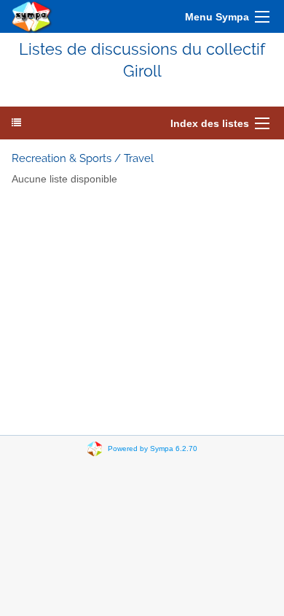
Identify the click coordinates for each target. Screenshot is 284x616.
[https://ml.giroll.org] (32, 16)
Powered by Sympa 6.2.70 (152, 448)
